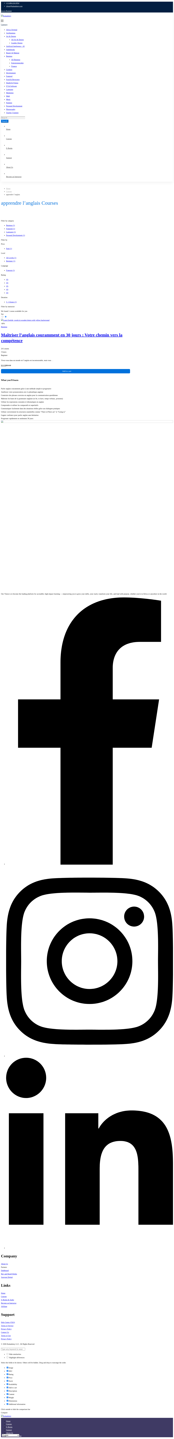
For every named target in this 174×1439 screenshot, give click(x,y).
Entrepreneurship (17, 63)
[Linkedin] (89, 1248)
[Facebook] (89, 864)
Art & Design (11, 36)
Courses (9, 191)
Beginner (10, 261)
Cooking (9, 70)
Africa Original (11, 30)
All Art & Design (17, 40)
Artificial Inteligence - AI (15, 46)
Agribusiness (10, 33)
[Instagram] (89, 1056)
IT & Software (11, 86)
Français (10, 270)
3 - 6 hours (11, 302)
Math (8, 96)
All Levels (11, 258)
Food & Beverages (12, 80)
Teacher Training (12, 113)
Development (11, 73)
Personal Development (14, 106)
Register (9, 11)
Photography (10, 109)
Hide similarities (15, 1354)
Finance (14, 66)
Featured (9, 76)
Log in (3, 11)
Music (8, 99)
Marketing (10, 93)
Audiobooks (10, 50)
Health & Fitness (12, 83)
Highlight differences (16, 1358)
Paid (9, 249)
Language (9, 90)
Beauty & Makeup (12, 53)
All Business (15, 60)
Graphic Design (16, 43)
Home (8, 189)
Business (9, 56)
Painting (9, 103)
